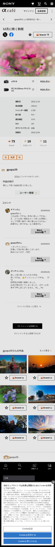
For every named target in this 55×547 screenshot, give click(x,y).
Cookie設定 (27, 528)
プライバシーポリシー (33, 521)
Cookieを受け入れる (27, 541)
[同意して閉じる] (53, 482)
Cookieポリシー (26, 519)
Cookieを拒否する (27, 535)
